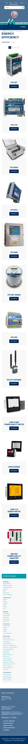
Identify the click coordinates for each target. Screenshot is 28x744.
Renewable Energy (7, 587)
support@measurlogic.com (17, 713)
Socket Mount (6, 619)
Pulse (4, 608)
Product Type (6, 636)
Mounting (5, 611)
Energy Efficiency (7, 583)
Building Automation (7, 585)
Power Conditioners (7, 665)
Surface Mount (6, 615)
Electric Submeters (9, 721)
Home (6, 2)
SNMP (4, 605)
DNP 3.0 (5, 606)
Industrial (5, 589)
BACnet (5, 601)
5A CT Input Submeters (8, 649)
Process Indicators (7, 679)
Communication (7, 597)
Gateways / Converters (8, 662)
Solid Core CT (6, 656)
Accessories (6, 669)
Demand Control (8, 725)
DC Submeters (6, 651)
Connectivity (6, 623)
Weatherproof (6, 621)
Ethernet (5, 627)
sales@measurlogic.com (15, 712)
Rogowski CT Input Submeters (10, 647)
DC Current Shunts (7, 658)
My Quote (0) (14, 4)
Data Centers (6, 592)
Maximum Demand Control (9, 663)
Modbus (5, 599)
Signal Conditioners (7, 677)
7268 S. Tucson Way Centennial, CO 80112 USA (7, 699)
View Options (14, 86)
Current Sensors (8, 723)
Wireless (5, 629)
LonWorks (5, 603)
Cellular (5, 631)
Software (6, 730)
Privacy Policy (8, 740)
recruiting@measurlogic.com (14, 714)
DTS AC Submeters (7, 643)
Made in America (7, 638)
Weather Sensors (7, 674)
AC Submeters (6, 641)
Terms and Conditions (18, 740)
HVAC (4, 591)
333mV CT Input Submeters (9, 645)
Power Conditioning (7, 594)
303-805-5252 (8, 708)
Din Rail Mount (6, 613)
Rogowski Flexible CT (8, 654)
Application (11, 31)
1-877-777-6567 (11, 706)
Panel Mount (6, 617)
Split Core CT (6, 652)
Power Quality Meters (8, 667)
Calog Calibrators (7, 676)
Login (21, 2)
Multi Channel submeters (9, 639)
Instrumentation (7, 672)
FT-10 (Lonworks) (7, 633)
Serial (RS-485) (6, 625)
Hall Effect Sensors (7, 660)
